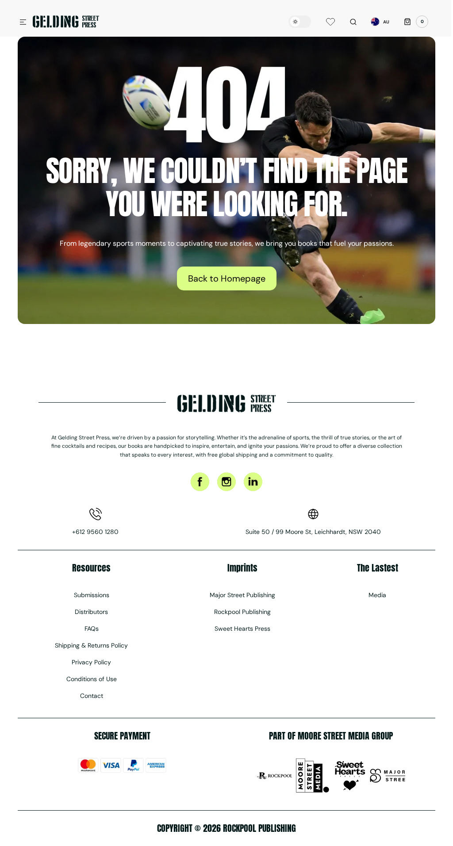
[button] (23, 22)
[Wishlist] (323, 21)
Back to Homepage (223, 278)
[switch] (293, 21)
